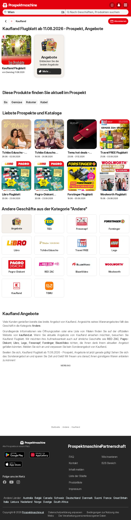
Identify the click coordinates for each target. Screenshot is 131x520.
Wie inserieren (109, 456)
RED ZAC (113, 339)
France (107, 498)
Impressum (75, 489)
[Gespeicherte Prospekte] (112, 5)
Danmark (87, 498)
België (37, 498)
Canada (47, 498)
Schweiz (59, 498)
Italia (6, 502)
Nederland (26, 502)
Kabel (43, 102)
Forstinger (48, 343)
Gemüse (16, 102)
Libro (16, 343)
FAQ (71, 456)
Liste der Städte (78, 476)
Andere (36, 325)
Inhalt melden (76, 469)
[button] (119, 5)
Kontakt (73, 463)
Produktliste (75, 482)
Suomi (97, 498)
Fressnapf (34, 343)
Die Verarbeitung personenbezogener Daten (82, 515)
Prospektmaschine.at (33, 512)
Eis (5, 102)
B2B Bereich (108, 463)
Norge (37, 502)
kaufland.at (25, 335)
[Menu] (125, 5)
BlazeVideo (62, 343)
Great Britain (120, 498)
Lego (24, 343)
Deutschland (73, 498)
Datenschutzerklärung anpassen (65, 512)
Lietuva (14, 502)
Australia (28, 498)
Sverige (47, 502)
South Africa (61, 502)
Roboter (31, 102)
